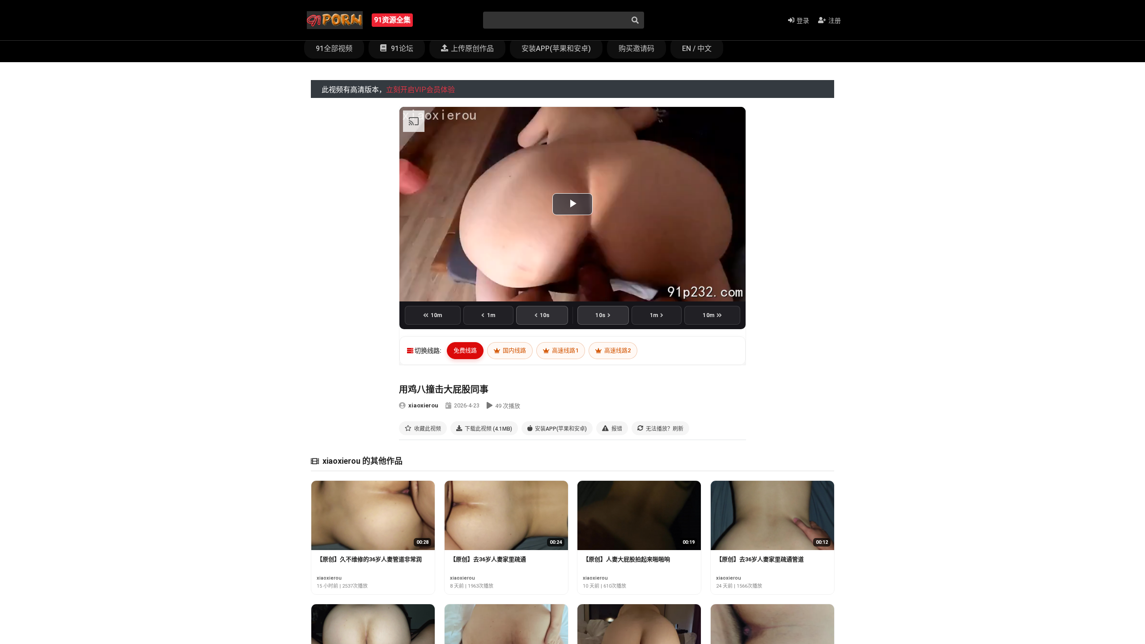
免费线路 (465, 350)
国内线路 (513, 350)
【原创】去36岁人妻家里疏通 (488, 559)
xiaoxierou (423, 405)
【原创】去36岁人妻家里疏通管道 (760, 559)
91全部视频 (334, 48)
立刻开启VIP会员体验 (420, 89)
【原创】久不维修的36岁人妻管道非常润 (369, 559)
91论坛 (401, 48)
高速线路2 (617, 350)
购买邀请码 (636, 48)
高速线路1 (564, 350)
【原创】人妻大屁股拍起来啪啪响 (626, 559)
